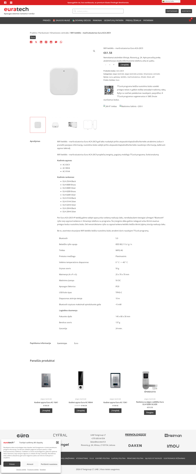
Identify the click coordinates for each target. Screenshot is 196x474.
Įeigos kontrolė (118, 74)
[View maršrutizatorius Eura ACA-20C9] (90, 125)
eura (111, 77)
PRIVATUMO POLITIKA (135, 458)
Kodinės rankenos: (65, 177)
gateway (117, 77)
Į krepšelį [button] (46, 410)
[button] (57, 442)
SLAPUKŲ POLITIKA (118, 458)
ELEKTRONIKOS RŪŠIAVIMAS (174, 458)
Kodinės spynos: (64, 160)
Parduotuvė (44, 33)
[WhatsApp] (61, 42)
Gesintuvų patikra (113, 20)
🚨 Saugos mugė (61, 20)
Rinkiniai (97, 20)
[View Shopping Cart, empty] (189, 20)
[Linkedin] (41, 42)
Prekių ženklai (133, 20)
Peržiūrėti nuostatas (49, 464)
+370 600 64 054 (98, 438)
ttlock (149, 77)
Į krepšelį (125, 64)
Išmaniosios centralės (59, 33)
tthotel (143, 77)
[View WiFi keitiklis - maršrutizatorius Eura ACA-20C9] (38, 125)
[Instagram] (11, 2)
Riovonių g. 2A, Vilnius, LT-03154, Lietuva (98, 445)
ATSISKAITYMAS (82, 458)
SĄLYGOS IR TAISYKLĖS (153, 458)
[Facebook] (5, 2)
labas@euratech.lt (98, 442)
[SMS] (56, 42)
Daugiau (149, 412)
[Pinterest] (46, 42)
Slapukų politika (21, 469)
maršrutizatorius (133, 77)
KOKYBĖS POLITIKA (102, 458)
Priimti (12, 464)
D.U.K (92, 458)
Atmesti (30, 464)
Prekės (46, 20)
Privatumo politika (33, 469)
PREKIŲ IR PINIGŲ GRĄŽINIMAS (63, 458)
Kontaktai (43, 469)
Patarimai (148, 20)
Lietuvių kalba (169, 1)
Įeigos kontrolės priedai (134, 74)
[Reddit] (51, 42)
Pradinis (33, 33)
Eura (33, 37)
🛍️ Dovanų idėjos (81, 20)
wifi (153, 77)
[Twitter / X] (36, 42)
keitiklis (123, 77)
